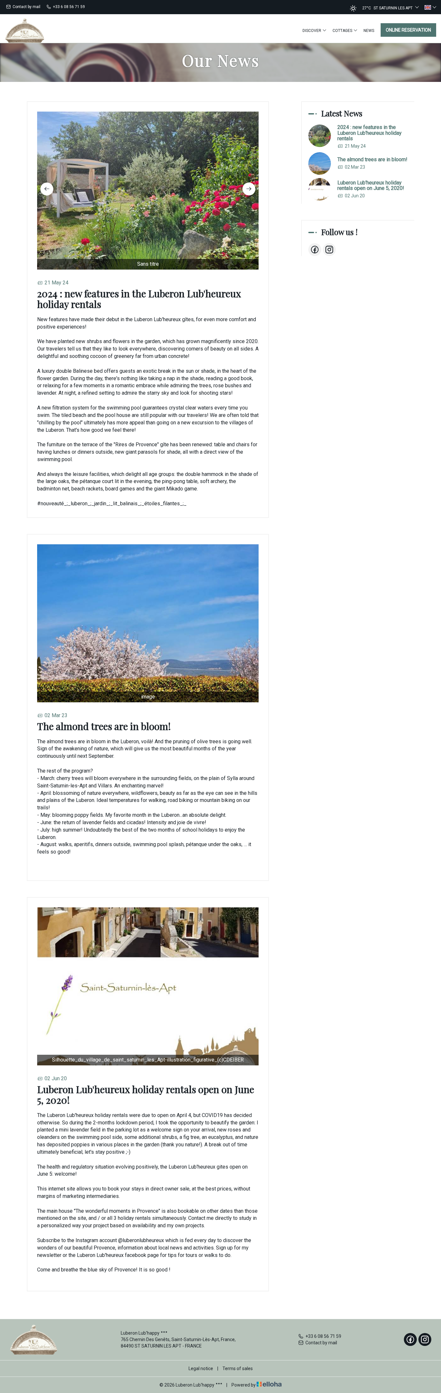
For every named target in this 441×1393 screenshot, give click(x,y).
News (369, 30)
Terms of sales (237, 1368)
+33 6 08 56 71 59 (323, 1336)
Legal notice (201, 1368)
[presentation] (46, 189)
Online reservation (408, 30)
